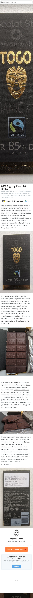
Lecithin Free (21, 195)
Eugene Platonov (16, 539)
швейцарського (14, 382)
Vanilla (16, 195)
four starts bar (20, 319)
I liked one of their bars (9, 213)
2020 (11, 197)
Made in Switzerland (25, 191)
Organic (25, 193)
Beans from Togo (6, 193)
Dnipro (22, 208)
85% (12, 193)
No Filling (10, 195)
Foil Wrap (28, 195)
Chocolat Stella (18, 193)
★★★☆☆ (17, 191)
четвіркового (24, 457)
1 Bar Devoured (5, 197)
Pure (6, 195)
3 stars (19, 316)
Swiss (12, 206)
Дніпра (28, 385)
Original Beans (16, 301)
